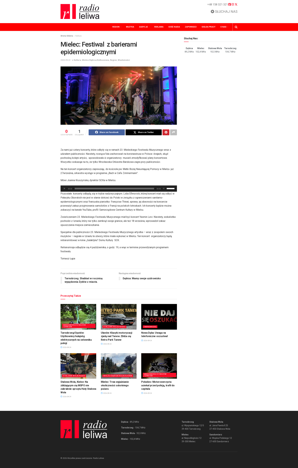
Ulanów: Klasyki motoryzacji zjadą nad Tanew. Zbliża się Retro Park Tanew (116, 336)
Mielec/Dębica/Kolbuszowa (95, 60)
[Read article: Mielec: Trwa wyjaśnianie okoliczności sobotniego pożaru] (119, 366)
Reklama (158, 27)
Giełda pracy (208, 27)
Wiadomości (124, 60)
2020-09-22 (65, 60)
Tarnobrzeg (150, 327)
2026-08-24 (66, 347)
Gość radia (174, 27)
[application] (119, 188)
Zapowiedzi (191, 27)
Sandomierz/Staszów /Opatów (74, 326)
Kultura (78, 36)
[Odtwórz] (64, 188)
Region (116, 27)
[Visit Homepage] (80, 11)
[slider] (171, 188)
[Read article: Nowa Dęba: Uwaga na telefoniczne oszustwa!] (159, 316)
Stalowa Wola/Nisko (114, 327)
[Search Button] (236, 27)
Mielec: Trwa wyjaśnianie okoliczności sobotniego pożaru (115, 385)
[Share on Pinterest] (166, 132)
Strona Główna (67, 36)
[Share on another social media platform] (173, 132)
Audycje (143, 27)
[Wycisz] (163, 188)
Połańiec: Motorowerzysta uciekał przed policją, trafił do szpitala (158, 385)
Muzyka (130, 27)
